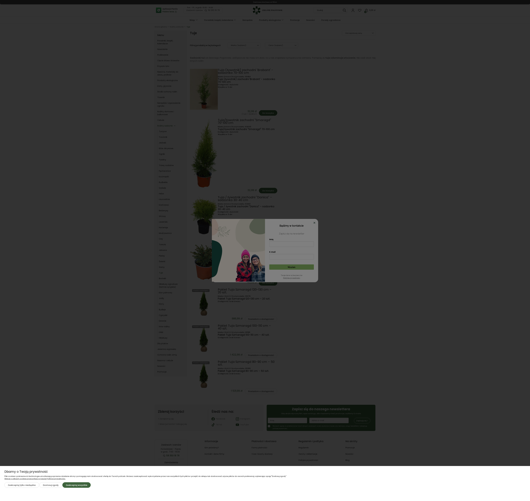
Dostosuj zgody (51, 485)
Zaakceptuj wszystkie (76, 485)
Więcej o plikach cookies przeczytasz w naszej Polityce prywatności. (35, 478)
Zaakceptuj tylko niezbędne (22, 485)
